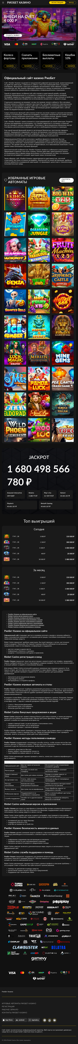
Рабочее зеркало (10, 1010)
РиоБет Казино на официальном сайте (22, 614)
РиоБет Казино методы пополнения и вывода (25, 621)
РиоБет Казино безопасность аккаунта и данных (26, 625)
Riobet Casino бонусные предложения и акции (25, 619)
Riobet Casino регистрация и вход (20, 616)
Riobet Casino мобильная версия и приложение (25, 623)
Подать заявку (13, 35)
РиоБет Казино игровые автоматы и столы (24, 618)
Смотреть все (66, 180)
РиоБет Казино (19, 2)
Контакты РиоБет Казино (14, 1013)
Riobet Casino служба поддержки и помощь (24, 627)
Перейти (10, 66)
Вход (71, 2)
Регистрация (57, 2)
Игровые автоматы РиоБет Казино (19, 1003)
